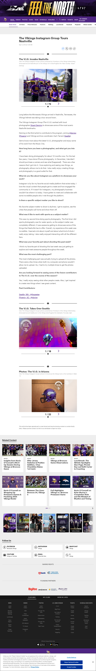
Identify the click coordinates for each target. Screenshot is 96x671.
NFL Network (25, 623)
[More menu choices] (57, 19)
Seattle (67, 136)
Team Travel (41, 626)
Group (72, 615)
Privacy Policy (35, 667)
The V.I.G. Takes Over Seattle (34, 308)
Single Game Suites (72, 628)
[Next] (58, 104)
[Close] (93, 662)
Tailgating (57, 632)
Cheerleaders (41, 618)
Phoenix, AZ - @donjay (28, 297)
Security (57, 629)
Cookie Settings (71, 657)
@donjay (72, 133)
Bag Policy (57, 609)
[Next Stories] (91, 523)
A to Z (57, 606)
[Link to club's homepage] (5, 19)
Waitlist (72, 618)
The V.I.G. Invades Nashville (33, 59)
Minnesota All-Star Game (86, 621)
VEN (25, 610)
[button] (46, 508)
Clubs (72, 632)
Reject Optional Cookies (71, 662)
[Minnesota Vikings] (48, 653)
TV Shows (25, 626)
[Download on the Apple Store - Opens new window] (41, 644)
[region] (48, 662)
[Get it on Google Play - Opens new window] (54, 645)
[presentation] (93, 509)
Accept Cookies (71, 667)
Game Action (41, 615)
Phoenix (23, 136)
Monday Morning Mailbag (10, 612)
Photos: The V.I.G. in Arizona (34, 371)
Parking (57, 617)
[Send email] (70, 49)
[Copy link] (74, 48)
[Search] (60, 19)
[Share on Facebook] (63, 49)
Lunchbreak (10, 617)
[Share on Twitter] (66, 49)
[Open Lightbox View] (48, 89)
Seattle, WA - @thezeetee (29, 294)
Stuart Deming (36, 125)
